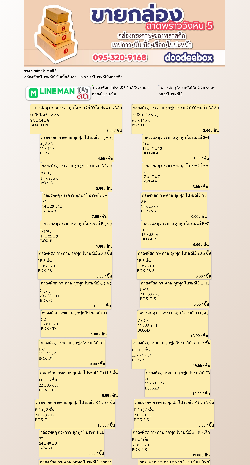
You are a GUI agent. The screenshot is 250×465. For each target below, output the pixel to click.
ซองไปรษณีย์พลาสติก (105, 77)
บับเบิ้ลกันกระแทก (71, 77)
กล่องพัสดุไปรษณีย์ (39, 77)
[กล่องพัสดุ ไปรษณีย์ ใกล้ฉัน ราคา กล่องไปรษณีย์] (124, 66)
